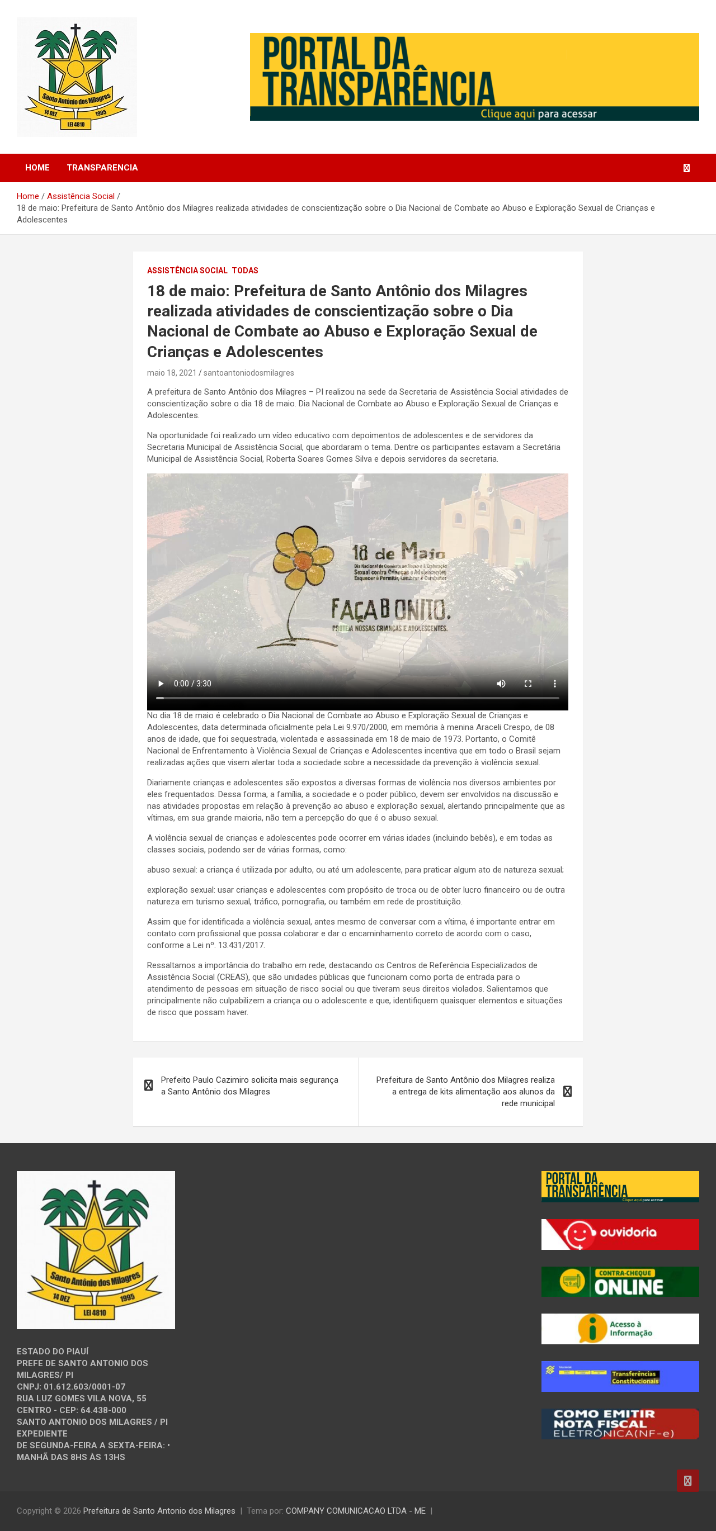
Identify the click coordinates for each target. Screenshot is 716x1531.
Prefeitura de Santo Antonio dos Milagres (159, 1511)
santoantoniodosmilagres (249, 372)
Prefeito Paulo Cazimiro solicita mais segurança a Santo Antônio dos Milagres (249, 1086)
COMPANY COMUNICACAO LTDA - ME (356, 1511)
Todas (245, 270)
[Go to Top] (688, 1481)
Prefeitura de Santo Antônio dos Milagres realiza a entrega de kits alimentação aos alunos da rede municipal (465, 1091)
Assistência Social (187, 270)
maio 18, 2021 (172, 372)
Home (37, 168)
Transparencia (102, 168)
